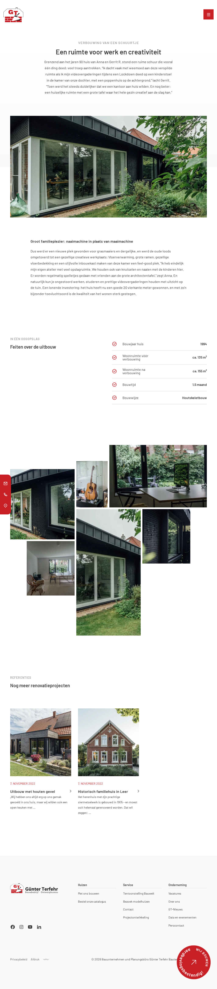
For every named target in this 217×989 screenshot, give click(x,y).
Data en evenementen (182, 917)
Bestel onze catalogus (92, 901)
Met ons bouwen (88, 893)
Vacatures (174, 893)
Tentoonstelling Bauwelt (138, 893)
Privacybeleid (18, 959)
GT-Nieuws (175, 909)
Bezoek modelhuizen (136, 901)
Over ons (174, 901)
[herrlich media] (46, 959)
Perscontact (176, 925)
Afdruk (35, 959)
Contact (128, 909)
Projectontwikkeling (136, 917)
